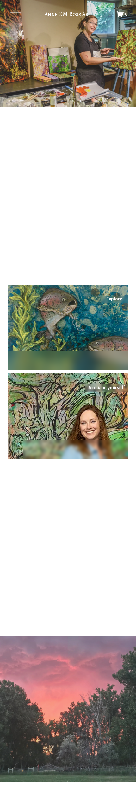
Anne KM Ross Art (68, 14)
